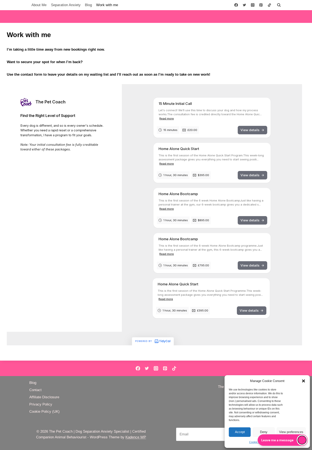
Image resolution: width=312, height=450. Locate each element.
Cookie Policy (257, 442)
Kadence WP (135, 437)
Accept (240, 432)
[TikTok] (269, 5)
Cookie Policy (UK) (44, 412)
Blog (88, 5)
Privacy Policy (40, 404)
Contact (35, 390)
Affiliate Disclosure (44, 397)
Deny (263, 432)
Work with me (107, 5)
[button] (303, 381)
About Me (38, 5)
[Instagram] (252, 5)
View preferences (291, 432)
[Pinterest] (261, 5)
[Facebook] (236, 5)
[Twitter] (244, 5)
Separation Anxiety (66, 5)
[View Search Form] (279, 5)
